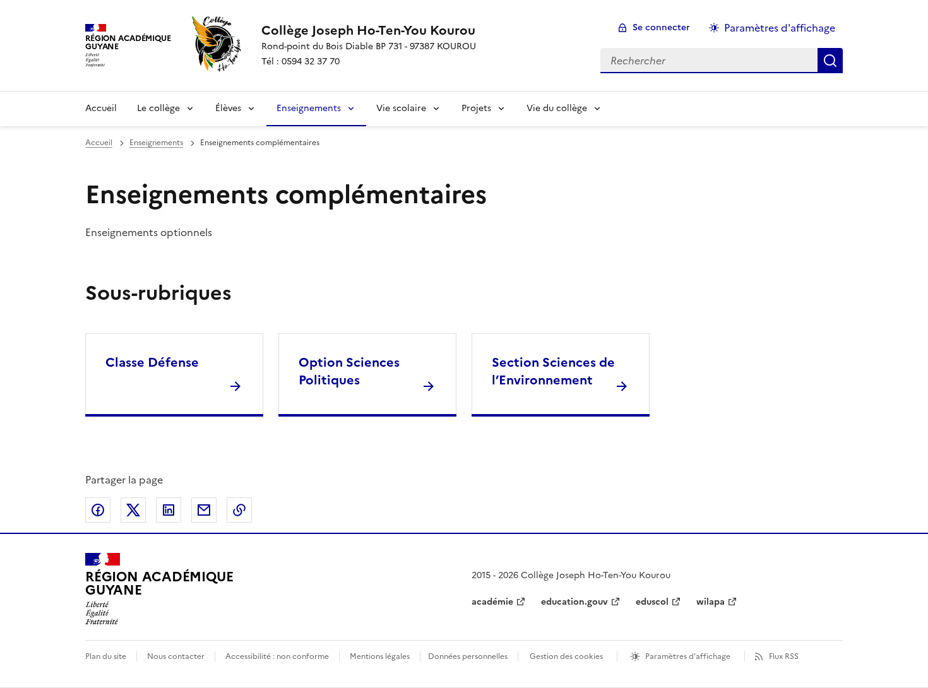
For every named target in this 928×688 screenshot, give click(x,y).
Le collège (158, 108)
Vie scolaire (401, 108)
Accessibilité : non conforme (277, 656)
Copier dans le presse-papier (239, 510)
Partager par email (204, 510)
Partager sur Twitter (133, 510)
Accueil (101, 108)
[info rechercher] (830, 60)
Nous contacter (176, 656)
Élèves (228, 108)
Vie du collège (556, 108)
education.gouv (574, 601)
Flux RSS (784, 656)
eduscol (652, 601)
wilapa (710, 601)
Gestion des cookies (566, 656)
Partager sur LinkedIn (168, 510)
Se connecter (661, 27)
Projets (476, 108)
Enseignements (309, 108)
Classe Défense (152, 362)
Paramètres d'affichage (779, 27)
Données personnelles (468, 656)
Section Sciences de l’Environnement (553, 371)
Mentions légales (380, 656)
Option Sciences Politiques (349, 371)
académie (492, 601)
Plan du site (105, 656)
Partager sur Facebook (97, 510)
